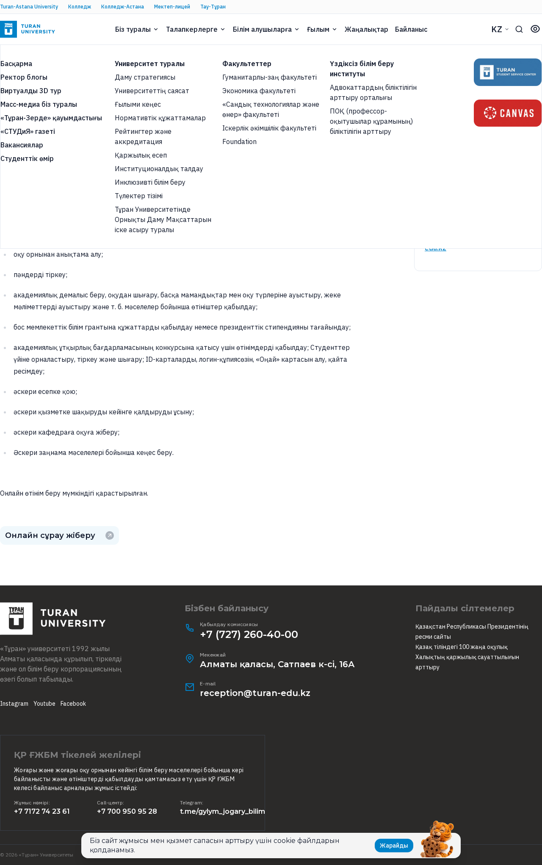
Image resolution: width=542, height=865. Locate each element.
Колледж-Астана (122, 6)
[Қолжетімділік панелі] (535, 29)
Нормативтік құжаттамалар (160, 118)
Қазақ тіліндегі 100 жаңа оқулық (461, 647)
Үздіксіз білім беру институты (362, 68)
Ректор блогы (23, 77)
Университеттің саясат (152, 90)
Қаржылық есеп (141, 155)
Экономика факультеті (259, 90)
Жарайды (394, 845)
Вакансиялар (21, 145)
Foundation (239, 141)
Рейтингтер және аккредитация (143, 136)
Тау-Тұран (213, 6)
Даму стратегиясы (145, 77)
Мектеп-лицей (172, 6)
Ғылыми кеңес (138, 104)
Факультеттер (246, 63)
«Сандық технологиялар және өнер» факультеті (270, 109)
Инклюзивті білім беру (150, 182)
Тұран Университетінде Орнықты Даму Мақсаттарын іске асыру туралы (163, 219)
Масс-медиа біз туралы (38, 104)
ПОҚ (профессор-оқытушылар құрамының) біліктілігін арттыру (371, 121)
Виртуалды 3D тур (30, 90)
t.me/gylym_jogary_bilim (222, 811)
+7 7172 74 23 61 (42, 811)
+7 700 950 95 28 (127, 811)
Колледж (79, 6)
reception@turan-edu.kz (255, 693)
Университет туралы (150, 63)
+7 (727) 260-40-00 (249, 634)
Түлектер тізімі (139, 195)
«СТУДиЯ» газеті (27, 131)
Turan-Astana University (29, 6)
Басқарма (16, 63)
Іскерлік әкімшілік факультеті (269, 128)
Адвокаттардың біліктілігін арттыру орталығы (373, 92)
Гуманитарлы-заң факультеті (269, 77)
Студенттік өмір (27, 158)
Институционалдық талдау (159, 168)
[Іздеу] (519, 29)
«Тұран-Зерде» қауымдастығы (51, 118)
